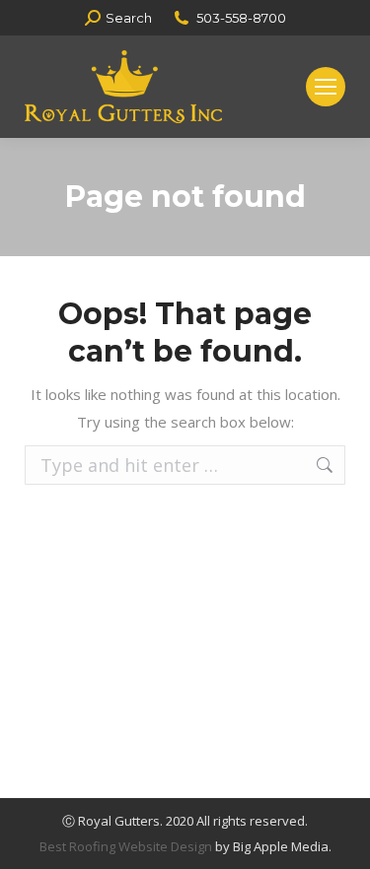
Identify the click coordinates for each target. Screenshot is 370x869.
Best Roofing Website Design (125, 846)
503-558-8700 (241, 18)
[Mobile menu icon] (325, 86)
